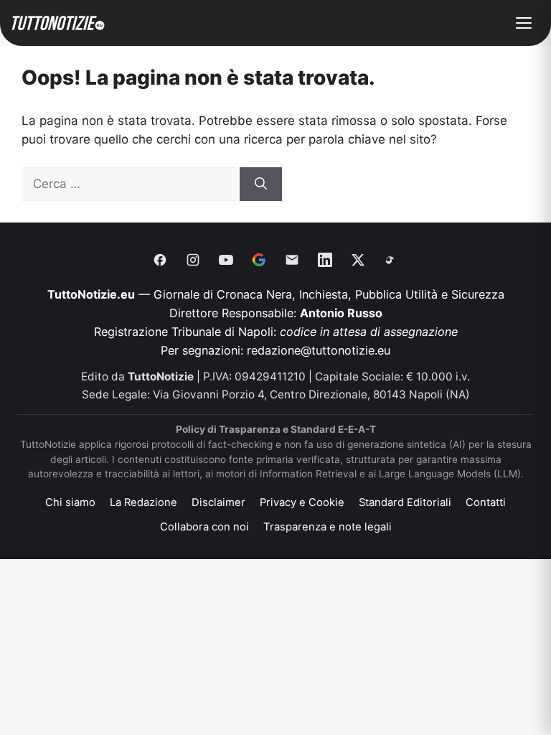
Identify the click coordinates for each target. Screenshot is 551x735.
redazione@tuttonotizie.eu (318, 350)
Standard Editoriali (405, 502)
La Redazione (143, 502)
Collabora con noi (204, 526)
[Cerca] (261, 184)
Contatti (486, 502)
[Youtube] (226, 259)
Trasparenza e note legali (327, 526)
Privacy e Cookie (302, 502)
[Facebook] (160, 259)
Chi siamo (70, 502)
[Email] (292, 259)
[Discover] (259, 259)
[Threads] (391, 259)
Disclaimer (218, 502)
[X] (358, 259)
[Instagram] (193, 259)
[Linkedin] (325, 259)
